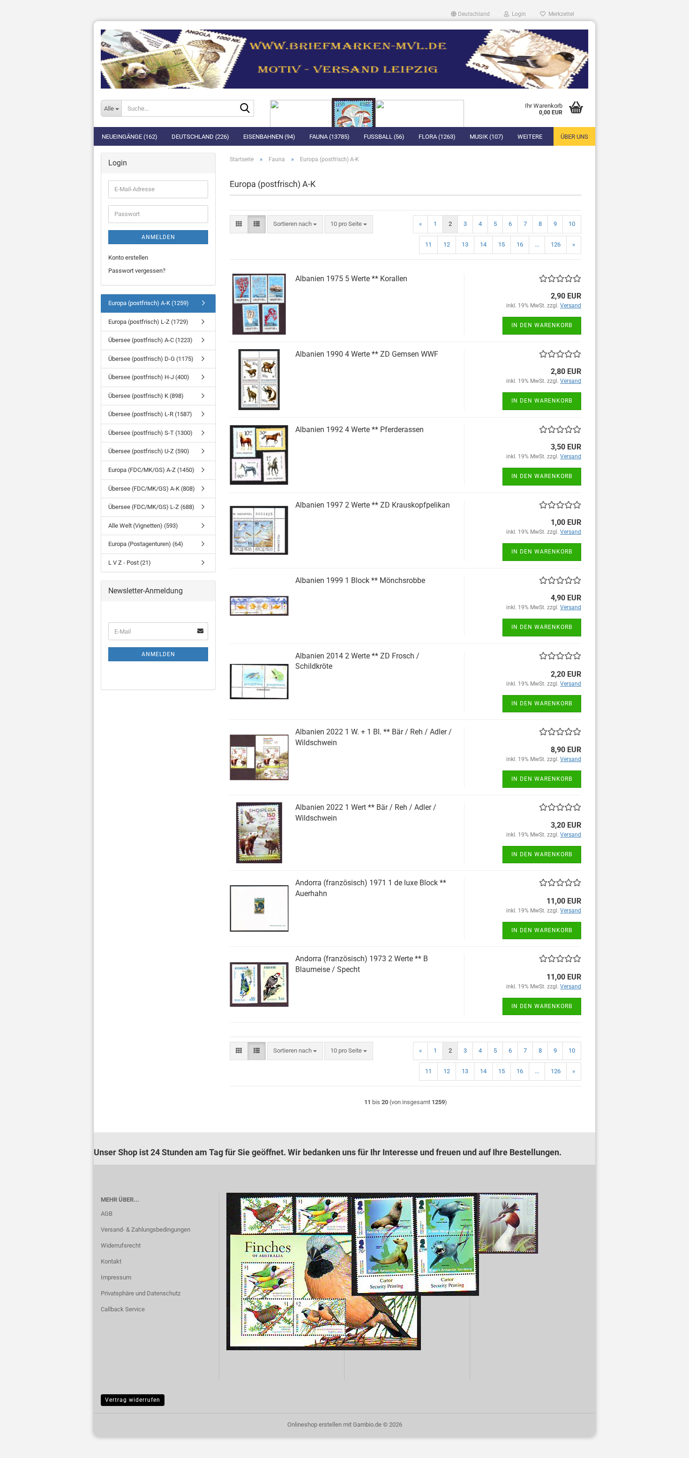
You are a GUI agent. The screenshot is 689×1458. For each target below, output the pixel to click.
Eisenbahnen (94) (269, 136)
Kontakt (111, 1261)
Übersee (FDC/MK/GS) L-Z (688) (151, 506)
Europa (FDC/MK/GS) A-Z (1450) (151, 469)
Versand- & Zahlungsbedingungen (145, 1229)
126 (556, 244)
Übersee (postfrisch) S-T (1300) (150, 432)
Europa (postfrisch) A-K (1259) (148, 303)
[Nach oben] (663, 1444)
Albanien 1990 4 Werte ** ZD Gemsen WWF (366, 354)
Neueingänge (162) (129, 136)
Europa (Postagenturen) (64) (145, 543)
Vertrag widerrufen (132, 1400)
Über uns (574, 136)
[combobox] (295, 224)
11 (428, 244)
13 (465, 244)
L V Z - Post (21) (129, 562)
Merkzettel (560, 14)
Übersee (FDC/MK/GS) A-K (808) (151, 488)
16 (520, 244)
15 (501, 244)
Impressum (116, 1277)
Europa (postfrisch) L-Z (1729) (148, 321)
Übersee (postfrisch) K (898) (146, 395)
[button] (470, 14)
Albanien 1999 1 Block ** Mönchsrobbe (360, 580)
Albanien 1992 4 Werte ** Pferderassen (359, 429)
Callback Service (123, 1309)
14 (483, 244)
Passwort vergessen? (136, 270)
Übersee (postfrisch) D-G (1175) (151, 358)
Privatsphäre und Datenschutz (140, 1293)
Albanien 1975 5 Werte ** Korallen (351, 278)
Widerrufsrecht (121, 1245)
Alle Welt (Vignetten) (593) (143, 525)
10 (572, 223)
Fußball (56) (384, 136)
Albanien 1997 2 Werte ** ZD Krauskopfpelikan (372, 505)
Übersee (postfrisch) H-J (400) (148, 377)
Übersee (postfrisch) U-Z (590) (148, 451)
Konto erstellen (128, 257)
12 (446, 244)
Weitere (529, 136)
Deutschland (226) (200, 136)
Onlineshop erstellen (314, 1424)
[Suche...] (245, 108)
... (537, 244)
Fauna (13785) (329, 136)
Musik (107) (486, 136)
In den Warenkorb (541, 325)
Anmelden (158, 237)
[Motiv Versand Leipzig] (344, 55)
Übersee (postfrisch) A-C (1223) (150, 340)
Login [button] (517, 14)
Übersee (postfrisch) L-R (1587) (150, 414)
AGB (106, 1213)
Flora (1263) (437, 136)
